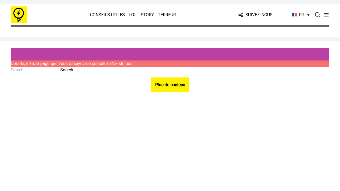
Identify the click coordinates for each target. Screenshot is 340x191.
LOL (133, 14)
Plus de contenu (170, 84)
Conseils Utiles (107, 14)
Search (66, 69)
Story (147, 14)
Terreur (167, 14)
